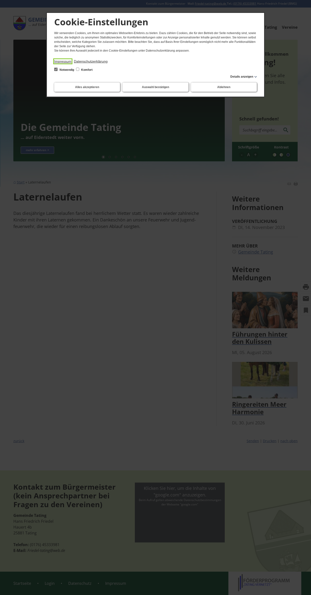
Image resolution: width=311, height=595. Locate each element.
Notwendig (67, 70)
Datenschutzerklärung (91, 61)
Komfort (86, 70)
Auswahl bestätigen (155, 87)
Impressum (62, 61)
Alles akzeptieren (87, 87)
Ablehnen (223, 87)
